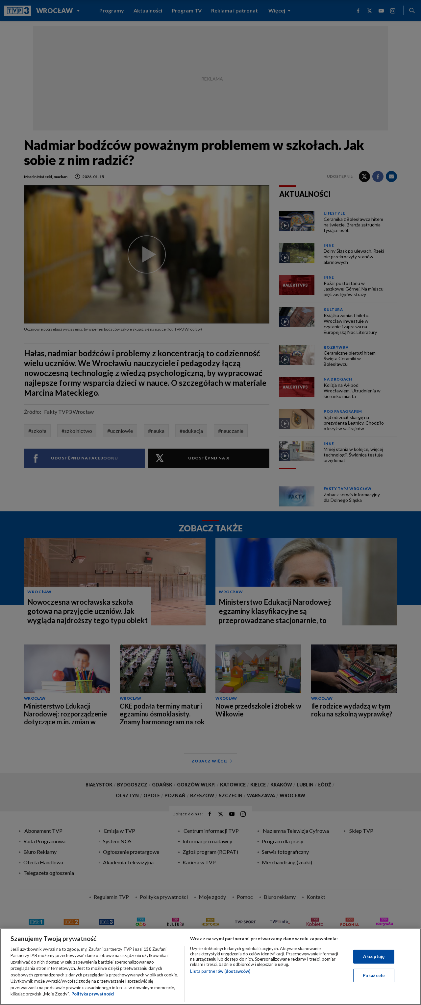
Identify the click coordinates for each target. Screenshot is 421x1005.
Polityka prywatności (92, 993)
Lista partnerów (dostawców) (220, 971)
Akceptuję (373, 956)
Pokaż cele (374, 975)
